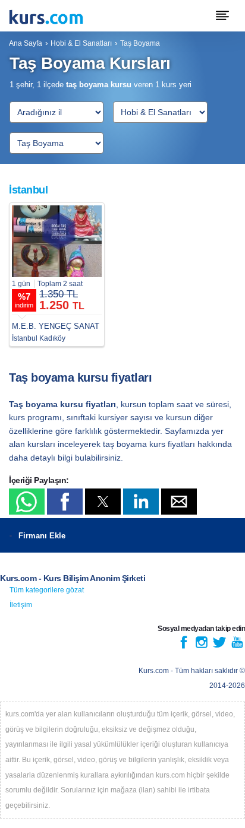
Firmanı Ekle (41, 535)
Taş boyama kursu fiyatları (80, 377)
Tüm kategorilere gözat (47, 590)
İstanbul (28, 190)
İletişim (21, 605)
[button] (27, 501)
